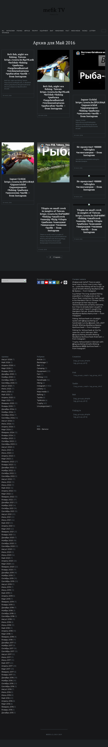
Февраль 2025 (7, 403)
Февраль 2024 (7, 433)
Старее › (57, 257)
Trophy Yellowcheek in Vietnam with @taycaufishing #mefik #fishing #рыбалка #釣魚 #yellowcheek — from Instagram (87, 345)
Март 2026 (6, 368)
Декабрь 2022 (7, 468)
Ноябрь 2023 (7, 438)
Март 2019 (5, 599)
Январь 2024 (7, 435)
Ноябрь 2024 (7, 412)
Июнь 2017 (6, 660)
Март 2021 (5, 529)
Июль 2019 (6, 587)
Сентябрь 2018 (7, 616)
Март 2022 (6, 494)
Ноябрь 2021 (7, 505)
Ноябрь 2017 (7, 646)
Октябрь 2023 (7, 441)
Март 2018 (5, 634)
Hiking (39, 383)
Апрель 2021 (7, 526)
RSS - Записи (42, 429)
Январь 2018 (7, 640)
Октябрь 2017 (7, 648)
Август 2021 (6, 514)
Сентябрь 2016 (7, 686)
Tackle (84, 30)
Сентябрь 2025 (8, 383)
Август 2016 (6, 689)
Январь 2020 (7, 570)
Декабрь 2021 (7, 503)
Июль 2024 (6, 424)
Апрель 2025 (7, 398)
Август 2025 (6, 386)
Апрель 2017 (7, 666)
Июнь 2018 (6, 625)
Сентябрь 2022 (8, 476)
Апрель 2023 (7, 456)
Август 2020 (6, 549)
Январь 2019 (6, 605)
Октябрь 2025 (7, 380)
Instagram (10, 30)
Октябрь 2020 (7, 543)
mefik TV (54, 10)
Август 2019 (6, 584)
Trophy (35, 30)
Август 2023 (6, 447)
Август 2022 (6, 479)
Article (27, 30)
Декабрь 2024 (7, 409)
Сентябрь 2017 (7, 651)
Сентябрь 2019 (7, 581)
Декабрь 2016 (7, 678)
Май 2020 (5, 558)
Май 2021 (5, 523)
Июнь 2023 (6, 453)
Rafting (40, 395)
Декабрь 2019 (7, 573)
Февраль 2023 (7, 462)
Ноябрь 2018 (7, 611)
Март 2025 (6, 400)
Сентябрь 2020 (8, 546)
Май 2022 (5, 488)
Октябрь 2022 (7, 473)
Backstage (41, 362)
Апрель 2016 (6, 701)
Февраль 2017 (7, 672)
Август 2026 (6, 360)
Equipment (44, 30)
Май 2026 (5, 362)
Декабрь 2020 (7, 538)
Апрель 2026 (7, 365)
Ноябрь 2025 (7, 377)
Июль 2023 (6, 450)
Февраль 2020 (7, 567)
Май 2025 (5, 395)
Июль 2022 (6, 482)
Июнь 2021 (6, 520)
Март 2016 (5, 704)
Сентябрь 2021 (7, 511)
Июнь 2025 (6, 392)
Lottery (92, 30)
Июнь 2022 (6, 485)
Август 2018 (6, 619)
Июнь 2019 (6, 590)
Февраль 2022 (7, 497)
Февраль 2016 (7, 707)
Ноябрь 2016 (6, 681)
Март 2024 (6, 430)
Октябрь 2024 (7, 415)
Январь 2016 (6, 710)
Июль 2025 (6, 389)
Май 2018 (5, 628)
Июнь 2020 (6, 555)
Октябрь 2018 (7, 614)
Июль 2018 (6, 622)
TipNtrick (5, 32)
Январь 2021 (6, 535)
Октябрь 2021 (7, 508)
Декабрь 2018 (7, 608)
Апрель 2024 (7, 427)
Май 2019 (5, 593)
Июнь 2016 (6, 695)
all (3, 30)
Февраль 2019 (7, 602)
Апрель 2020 (7, 561)
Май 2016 (5, 698)
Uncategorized (43, 406)
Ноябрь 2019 (7, 575)
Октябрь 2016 (7, 684)
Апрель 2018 (7, 631)
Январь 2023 (7, 465)
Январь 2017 (6, 675)
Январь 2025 (7, 406)
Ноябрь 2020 (7, 541)
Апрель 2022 (7, 491)
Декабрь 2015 (7, 713)
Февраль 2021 (7, 532)
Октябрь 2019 (7, 578)
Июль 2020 (6, 552)
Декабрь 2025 (7, 374)
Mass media (75, 30)
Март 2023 (6, 459)
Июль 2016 (6, 692)
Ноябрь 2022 (7, 471)
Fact (67, 30)
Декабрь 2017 (7, 643)
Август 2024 (6, 421)
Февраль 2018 (7, 637)
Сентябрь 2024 (8, 418)
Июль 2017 (6, 657)
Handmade (59, 30)
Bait (51, 30)
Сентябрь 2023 (8, 444)
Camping (41, 368)
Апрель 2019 (7, 596)
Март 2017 (5, 669)
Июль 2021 (6, 517)
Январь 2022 (7, 500)
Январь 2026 (7, 371)
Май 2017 (5, 663)
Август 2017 (6, 654)
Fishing (19, 30)
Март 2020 (6, 564)
